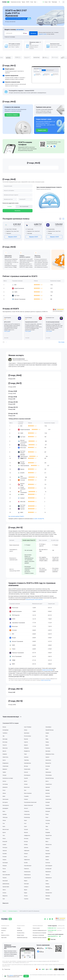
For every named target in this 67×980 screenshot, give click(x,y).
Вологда (26, 841)
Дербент (47, 856)
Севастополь (5, 757)
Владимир (48, 832)
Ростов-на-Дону (27, 736)
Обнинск (26, 853)
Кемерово (5, 754)
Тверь (47, 826)
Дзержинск (5, 787)
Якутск (47, 829)
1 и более (9, 206)
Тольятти (5, 745)
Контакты (3, 930)
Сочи (25, 823)
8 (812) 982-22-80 (52, 930)
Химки (47, 769)
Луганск (26, 895)
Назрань (4, 859)
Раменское (26, 868)
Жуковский (5, 880)
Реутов (4, 868)
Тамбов (4, 772)
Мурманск (5, 769)
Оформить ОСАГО (12, 236)
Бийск (4, 796)
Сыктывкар (5, 784)
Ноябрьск (26, 886)
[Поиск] (59, 2)
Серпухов (5, 850)
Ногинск (4, 892)
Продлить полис (42, 130)
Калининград (27, 817)
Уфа (3, 736)
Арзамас (47, 889)
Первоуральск (49, 877)
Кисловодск (5, 862)
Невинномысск (27, 874)
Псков (4, 790)
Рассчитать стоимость (12, 115)
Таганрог (4, 775)
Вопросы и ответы (5, 935)
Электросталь (49, 844)
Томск (25, 754)
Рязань (47, 814)
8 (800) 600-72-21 (52, 928)
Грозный (26, 829)
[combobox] (20, 29)
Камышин (48, 886)
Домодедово (5, 808)
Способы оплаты (20, 932)
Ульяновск (48, 748)
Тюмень (47, 742)
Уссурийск (26, 796)
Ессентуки (48, 862)
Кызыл (25, 856)
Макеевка (48, 895)
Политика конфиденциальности (40, 930)
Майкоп (47, 847)
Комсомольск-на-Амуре (8, 778)
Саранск (47, 757)
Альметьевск (48, 799)
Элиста (4, 889)
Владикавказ (5, 763)
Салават (4, 844)
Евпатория (26, 883)
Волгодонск (5, 802)
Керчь (4, 811)
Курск (4, 826)
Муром (25, 889)
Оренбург (5, 814)
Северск (47, 883)
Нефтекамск (26, 850)
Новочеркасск (6, 805)
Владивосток (27, 751)
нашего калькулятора (46, 680)
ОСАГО (27, 2)
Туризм (23, 2)
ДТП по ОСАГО (7, 321)
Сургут (25, 826)
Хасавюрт (48, 802)
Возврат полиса (20, 935)
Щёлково (26, 847)
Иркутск (4, 751)
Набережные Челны (50, 754)
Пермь (47, 739)
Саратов (26, 742)
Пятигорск (5, 847)
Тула (4, 823)
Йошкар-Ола (48, 763)
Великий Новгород (50, 778)
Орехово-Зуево (6, 886)
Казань (25, 730)
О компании (3, 928)
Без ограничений (24, 206)
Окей (26, 976)
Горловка (26, 898)
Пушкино (5, 877)
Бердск (25, 892)
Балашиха (48, 811)
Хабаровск (26, 748)
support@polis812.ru (53, 936)
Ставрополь (26, 811)
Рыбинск (26, 799)
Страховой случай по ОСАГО (31, 321)
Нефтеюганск (27, 859)
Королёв (26, 778)
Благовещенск (27, 775)
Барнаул (26, 745)
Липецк (4, 820)
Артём (47, 880)
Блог (50, 2)
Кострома (48, 766)
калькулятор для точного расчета (34, 599)
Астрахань (48, 820)
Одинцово (48, 787)
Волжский (5, 841)
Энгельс (4, 781)
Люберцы (48, 898)
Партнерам (54, 2)
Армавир (47, 790)
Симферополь (27, 835)
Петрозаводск (49, 775)
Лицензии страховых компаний (39, 937)
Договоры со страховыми (38, 935)
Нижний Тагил (49, 835)
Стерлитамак (5, 766)
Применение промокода (22, 937)
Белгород (26, 838)
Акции (46, 2)
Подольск (48, 838)
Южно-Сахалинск (28, 793)
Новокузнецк (27, 814)
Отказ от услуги (36, 928)
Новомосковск (27, 871)
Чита (4, 835)
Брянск (4, 832)
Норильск (48, 796)
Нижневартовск (27, 763)
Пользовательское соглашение (39, 932)
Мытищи (26, 766)
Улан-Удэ (48, 823)
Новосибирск (48, 726)
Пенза (47, 817)
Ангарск (26, 784)
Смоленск (26, 757)
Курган (4, 760)
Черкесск (48, 874)
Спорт (31, 2)
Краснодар (5, 739)
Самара (47, 733)
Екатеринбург (6, 730)
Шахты (47, 781)
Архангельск (48, 760)
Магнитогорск (6, 829)
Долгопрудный (49, 865)
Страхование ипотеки (16, 2)
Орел (4, 898)
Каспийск (5, 853)
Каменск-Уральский (28, 805)
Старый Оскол (49, 784)
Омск (47, 736)
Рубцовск (5, 865)
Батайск (26, 862)
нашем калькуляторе (47, 670)
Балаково (48, 793)
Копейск (26, 844)
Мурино (4, 871)
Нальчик (26, 772)
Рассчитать (33, 33)
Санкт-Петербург (27, 726)
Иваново (26, 832)
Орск (25, 790)
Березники (48, 853)
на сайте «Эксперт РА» (38, 518)
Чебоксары (5, 817)
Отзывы (19, 928)
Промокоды (19, 930)
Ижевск (47, 745)
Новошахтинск (49, 892)
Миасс (47, 841)
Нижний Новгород (49, 730)
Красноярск (26, 733)
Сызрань (47, 805)
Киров (25, 820)
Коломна (4, 856)
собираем (11, 975)
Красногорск (27, 787)
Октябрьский (48, 868)
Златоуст (26, 808)
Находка (47, 850)
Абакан (4, 793)
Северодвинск (49, 808)
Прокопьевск (5, 799)
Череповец (26, 760)
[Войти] (63, 2)
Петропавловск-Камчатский (30, 802)
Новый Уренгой (27, 877)
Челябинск (5, 733)
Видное (25, 880)
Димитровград (6, 883)
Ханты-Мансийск (6, 874)
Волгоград (5, 742)
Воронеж (26, 739)
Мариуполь (5, 895)
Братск (25, 781)
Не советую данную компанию (52, 321)
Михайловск (48, 871)
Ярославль (48, 751)
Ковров (47, 859)
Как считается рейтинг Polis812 (16, 516)
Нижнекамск (48, 772)
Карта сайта (4, 937)
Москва (4, 726)
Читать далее (7, 331)
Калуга (4, 838)
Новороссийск (27, 769)
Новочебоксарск (27, 865)
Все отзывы (61, 342)
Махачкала (5, 748)
